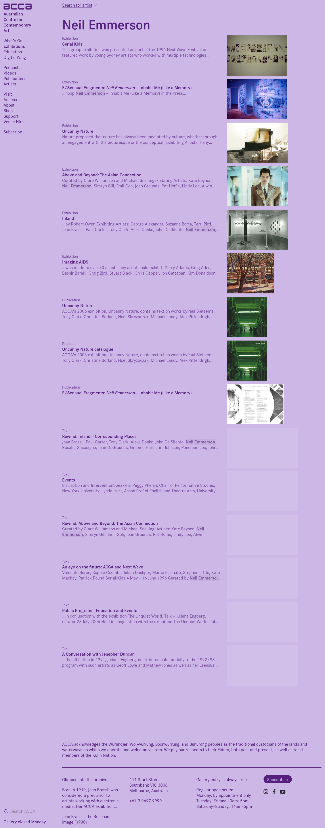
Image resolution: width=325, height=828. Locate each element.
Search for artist (77, 5)
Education (13, 51)
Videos (10, 73)
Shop (8, 110)
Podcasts (12, 67)
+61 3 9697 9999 (145, 800)
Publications (15, 78)
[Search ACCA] (6, 811)
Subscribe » (278, 779)
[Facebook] (274, 791)
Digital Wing (15, 57)
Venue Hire (14, 121)
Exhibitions (14, 46)
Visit (8, 94)
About (9, 105)
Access (10, 99)
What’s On (13, 40)
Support (11, 116)
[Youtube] (282, 792)
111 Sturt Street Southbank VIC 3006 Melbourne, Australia (148, 784)
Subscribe (13, 132)
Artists (10, 84)
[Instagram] (266, 791)
